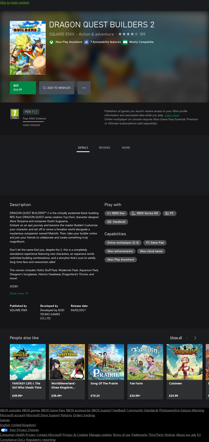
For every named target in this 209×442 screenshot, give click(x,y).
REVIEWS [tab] (104, 147)
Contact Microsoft (49, 434)
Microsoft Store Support (43, 415)
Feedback (119, 410)
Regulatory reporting (41, 439)
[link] (28, 372)
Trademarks (139, 434)
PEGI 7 (29, 111)
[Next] (195, 338)
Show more (17, 293)
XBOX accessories (78, 410)
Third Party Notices (161, 434)
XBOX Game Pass (53, 410)
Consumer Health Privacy (18, 434)
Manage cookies (100, 434)
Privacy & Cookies (75, 434)
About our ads (186, 434)
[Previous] (187, 338)
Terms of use (121, 434)
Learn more (172, 115)
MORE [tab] (126, 147)
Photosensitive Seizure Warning (181, 410)
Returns (66, 415)
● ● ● (84, 88)
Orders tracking (84, 415)
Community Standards (142, 410)
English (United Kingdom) (18, 425)
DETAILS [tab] (83, 147)
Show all (176, 337)
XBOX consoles (10, 410)
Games (5, 420)
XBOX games (31, 410)
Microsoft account (12, 415)
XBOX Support (101, 410)
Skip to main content (14, 2)
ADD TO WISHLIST (59, 88)
